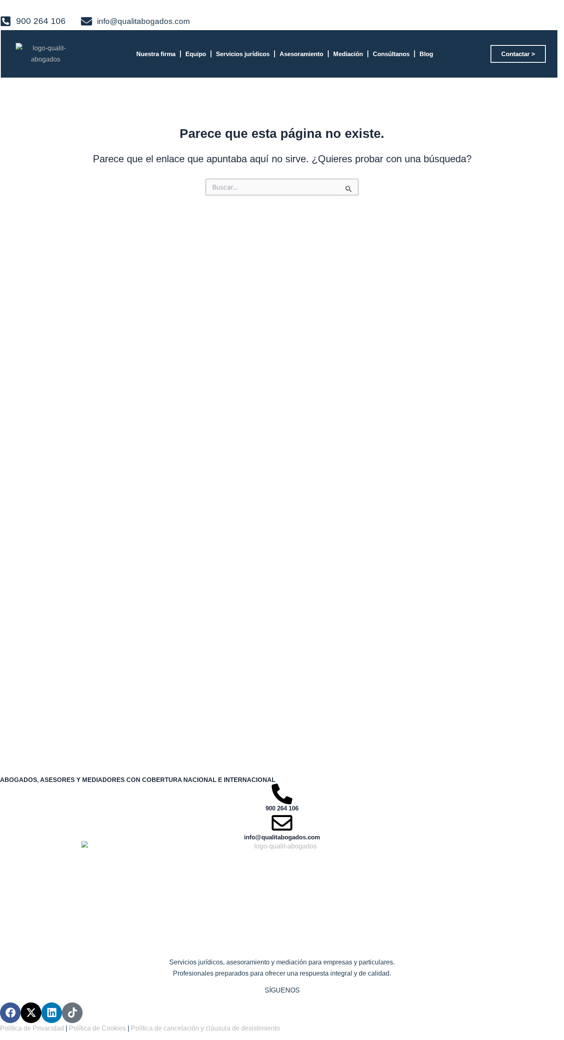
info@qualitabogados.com (282, 837)
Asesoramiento (301, 53)
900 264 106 (282, 808)
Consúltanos (391, 53)
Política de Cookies (97, 1028)
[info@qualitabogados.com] (282, 823)
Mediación (348, 53)
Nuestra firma (155, 53)
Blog (426, 53)
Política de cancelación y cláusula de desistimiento (205, 1028)
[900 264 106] (282, 794)
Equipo (195, 53)
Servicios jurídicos (243, 53)
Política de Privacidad (32, 1028)
